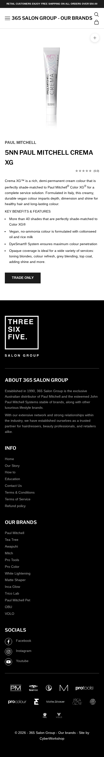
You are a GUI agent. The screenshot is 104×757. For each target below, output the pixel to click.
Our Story (12, 466)
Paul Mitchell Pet (17, 600)
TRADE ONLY (23, 278)
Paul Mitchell (20, 143)
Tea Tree (11, 540)
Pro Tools (12, 560)
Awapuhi (11, 546)
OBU (8, 607)
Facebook (23, 641)
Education (12, 479)
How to (10, 472)
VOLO (9, 614)
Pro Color (12, 567)
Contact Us (13, 486)
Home (9, 459)
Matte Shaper (15, 580)
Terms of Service (17, 499)
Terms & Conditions (20, 492)
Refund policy (15, 506)
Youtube (22, 661)
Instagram (23, 651)
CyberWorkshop (52, 738)
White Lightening (17, 573)
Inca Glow (12, 587)
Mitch (9, 553)
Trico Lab (12, 593)
